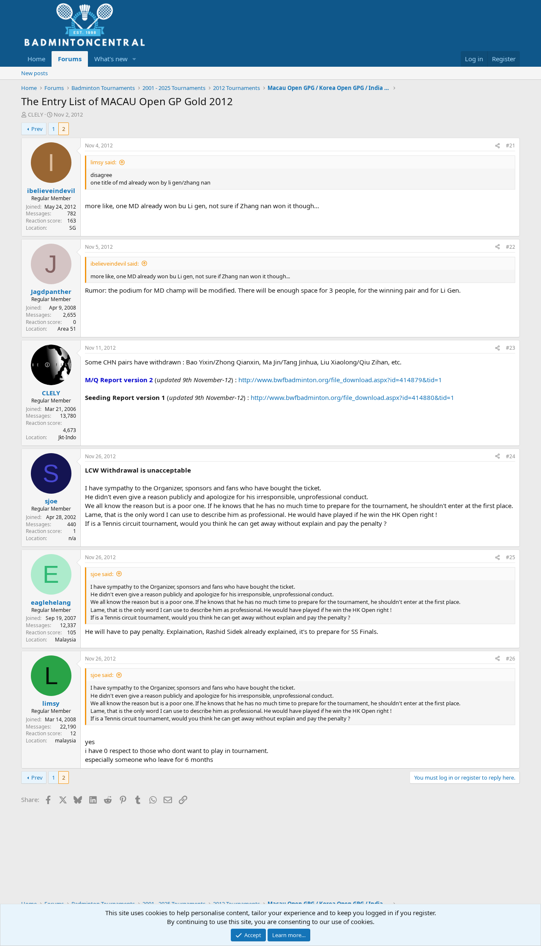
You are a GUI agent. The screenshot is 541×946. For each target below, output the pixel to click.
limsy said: (103, 162)
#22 (510, 246)
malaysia (65, 740)
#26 (510, 658)
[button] (134, 59)
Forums (70, 58)
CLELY (35, 114)
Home (36, 58)
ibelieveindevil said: (114, 263)
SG (72, 227)
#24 (510, 456)
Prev (37, 129)
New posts (34, 73)
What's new (111, 58)
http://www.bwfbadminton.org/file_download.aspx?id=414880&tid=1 (352, 397)
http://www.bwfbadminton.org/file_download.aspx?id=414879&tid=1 (340, 379)
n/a (72, 538)
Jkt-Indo (67, 437)
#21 (510, 145)
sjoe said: (101, 574)
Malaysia (65, 639)
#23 (510, 347)
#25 (510, 557)
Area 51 (66, 328)
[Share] (497, 146)
